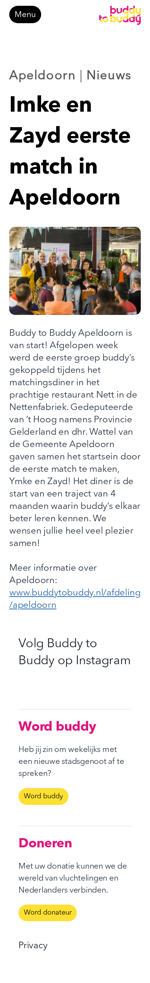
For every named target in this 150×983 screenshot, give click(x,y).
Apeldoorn (42, 76)
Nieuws (109, 76)
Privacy (32, 946)
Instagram (103, 661)
